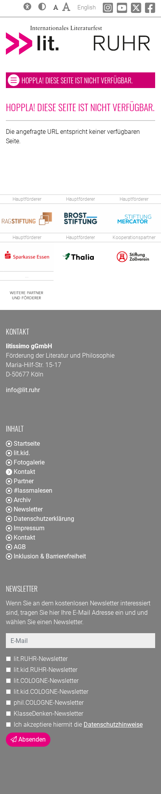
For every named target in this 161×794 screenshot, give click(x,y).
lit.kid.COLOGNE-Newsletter (51, 691)
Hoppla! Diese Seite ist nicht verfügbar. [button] (88, 80)
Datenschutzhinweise (113, 724)
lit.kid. (22, 453)
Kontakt (24, 537)
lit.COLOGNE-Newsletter (46, 680)
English (86, 7)
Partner (24, 481)
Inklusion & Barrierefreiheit (50, 556)
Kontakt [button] (24, 471)
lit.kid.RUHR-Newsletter (45, 669)
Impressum (29, 528)
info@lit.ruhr (23, 390)
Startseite (27, 443)
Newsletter (28, 509)
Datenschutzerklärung (44, 518)
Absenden (31, 739)
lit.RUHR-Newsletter (41, 659)
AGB (20, 547)
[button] (42, 7)
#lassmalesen (33, 490)
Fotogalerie (29, 462)
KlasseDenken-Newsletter (48, 713)
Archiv (22, 500)
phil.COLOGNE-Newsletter (49, 702)
